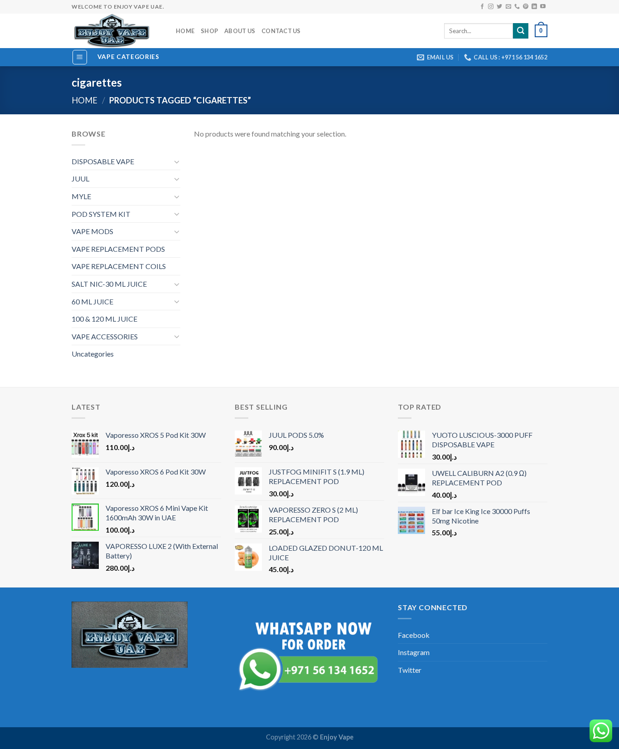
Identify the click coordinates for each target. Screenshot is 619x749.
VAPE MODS (92, 231)
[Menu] (80, 57)
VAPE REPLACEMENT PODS (118, 249)
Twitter (409, 670)
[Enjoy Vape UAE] (117, 31)
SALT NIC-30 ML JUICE (109, 283)
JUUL (80, 178)
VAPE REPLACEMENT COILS (119, 266)
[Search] (520, 31)
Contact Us (281, 30)
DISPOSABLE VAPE (103, 161)
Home (185, 30)
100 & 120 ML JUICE (104, 318)
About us (239, 30)
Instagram (414, 652)
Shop (209, 30)
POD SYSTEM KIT (101, 214)
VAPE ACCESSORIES (105, 336)
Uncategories (93, 353)
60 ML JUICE (92, 301)
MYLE (81, 196)
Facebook (414, 635)
